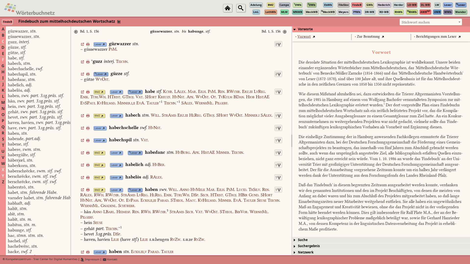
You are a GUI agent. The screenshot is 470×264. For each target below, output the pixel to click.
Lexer (98, 44)
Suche (303, 240)
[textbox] (431, 22)
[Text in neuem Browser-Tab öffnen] (314, 36)
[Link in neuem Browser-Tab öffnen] (104, 44)
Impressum (91, 259)
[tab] (381, 29)
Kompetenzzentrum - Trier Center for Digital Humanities (41, 259)
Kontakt (111, 259)
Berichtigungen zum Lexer (436, 36)
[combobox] (431, 22)
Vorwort (304, 36)
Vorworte (305, 29)
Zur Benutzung (368, 36)
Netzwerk (306, 252)
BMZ (97, 92)
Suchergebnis (309, 246)
